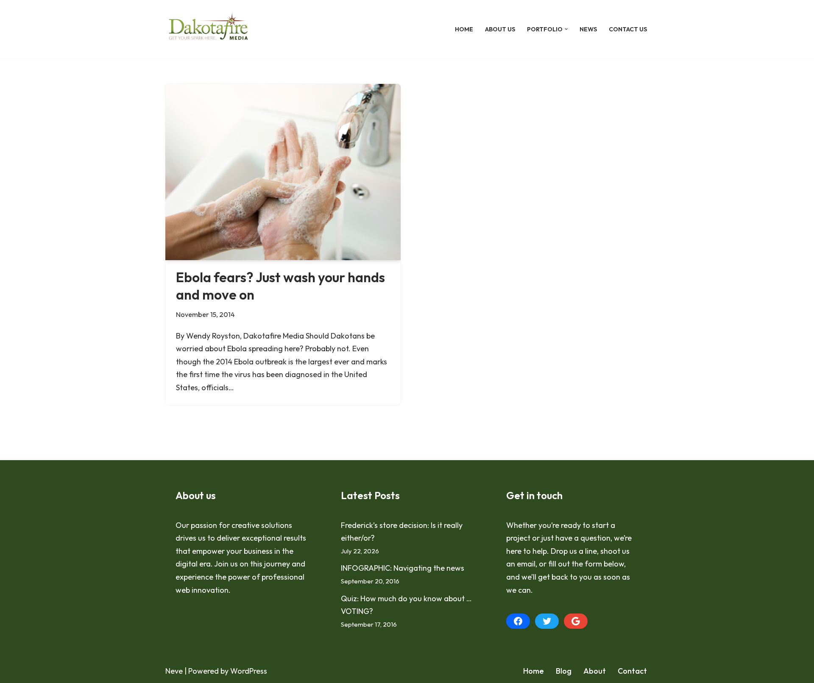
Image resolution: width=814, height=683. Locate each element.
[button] (566, 29)
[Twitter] (547, 621)
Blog (563, 671)
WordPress (248, 671)
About (594, 671)
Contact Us (628, 29)
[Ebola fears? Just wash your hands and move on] (283, 172)
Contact (632, 671)
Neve (174, 671)
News (588, 29)
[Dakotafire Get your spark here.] (208, 29)
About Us (500, 29)
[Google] (576, 621)
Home (464, 29)
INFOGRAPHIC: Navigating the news (402, 568)
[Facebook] (518, 621)
